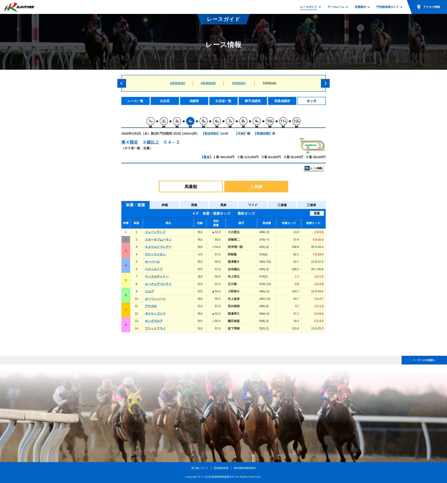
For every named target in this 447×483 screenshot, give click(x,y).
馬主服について (199, 468)
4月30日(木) (208, 83)
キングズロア (154, 321)
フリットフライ (155, 328)
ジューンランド (155, 232)
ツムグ (149, 291)
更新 (317, 213)
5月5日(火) (239, 83)
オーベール (152, 261)
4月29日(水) (177, 83)
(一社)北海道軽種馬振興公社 (218, 476)
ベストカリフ (154, 269)
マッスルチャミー (157, 276)
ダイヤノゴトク (155, 313)
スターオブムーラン (158, 239)
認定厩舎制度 (221, 468)
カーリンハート (155, 299)
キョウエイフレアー (158, 247)
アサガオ (151, 306)
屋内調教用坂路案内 (245, 468)
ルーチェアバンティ (158, 284)
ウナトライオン (155, 254)
